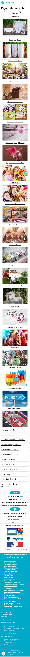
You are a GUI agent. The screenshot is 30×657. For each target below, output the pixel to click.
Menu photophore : (15, 40)
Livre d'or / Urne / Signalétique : (15, 286)
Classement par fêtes (10, 561)
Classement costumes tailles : (15, 327)
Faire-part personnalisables (12, 592)
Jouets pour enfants (15, 367)
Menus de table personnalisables (13, 599)
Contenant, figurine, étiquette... (15, 143)
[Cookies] (3, 654)
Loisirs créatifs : (15, 306)
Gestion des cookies (15, 655)
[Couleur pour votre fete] (15, 132)
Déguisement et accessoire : (15, 163)
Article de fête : (15, 183)
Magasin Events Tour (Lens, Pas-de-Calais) (15, 513)
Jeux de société (8, 577)
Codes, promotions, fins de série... (12, 641)
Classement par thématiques (12, 562)
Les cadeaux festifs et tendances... (15, 204)
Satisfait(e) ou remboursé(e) (11, 639)
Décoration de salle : (15, 225)
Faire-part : (15, 16)
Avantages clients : (15, 388)
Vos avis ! (6, 644)
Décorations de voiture (10, 571)
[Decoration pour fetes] (15, 71)
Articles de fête (8, 574)
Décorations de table (10, 569)
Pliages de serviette (9, 595)
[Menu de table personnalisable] (15, 92)
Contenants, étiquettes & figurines (14, 590)
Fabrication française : (15, 408)
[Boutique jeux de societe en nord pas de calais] (15, 357)
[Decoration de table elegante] (15, 255)
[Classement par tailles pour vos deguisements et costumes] (15, 337)
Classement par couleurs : (15, 122)
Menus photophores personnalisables (14, 593)
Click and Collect (8, 642)
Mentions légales (15, 650)
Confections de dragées (11, 597)
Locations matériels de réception (13, 603)
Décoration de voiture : (15, 266)
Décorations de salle (10, 566)
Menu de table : (15, 82)
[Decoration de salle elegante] (15, 235)
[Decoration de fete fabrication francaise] (15, 418)
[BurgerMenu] (26, 2)
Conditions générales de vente (15, 652)
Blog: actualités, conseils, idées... (13, 606)
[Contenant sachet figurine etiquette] (15, 153)
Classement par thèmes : (15, 102)
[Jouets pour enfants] (15, 377)
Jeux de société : (15, 347)
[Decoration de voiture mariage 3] (15, 276)
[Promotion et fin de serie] (15, 398)
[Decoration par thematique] (15, 112)
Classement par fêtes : (15, 61)
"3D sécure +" (21, 525)
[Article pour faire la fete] (15, 193)
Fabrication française (10, 601)
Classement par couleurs (11, 564)
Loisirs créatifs (8, 588)
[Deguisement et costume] (15, 173)
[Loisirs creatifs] (15, 316)
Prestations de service (10, 605)
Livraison (5, 502)
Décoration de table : (15, 245)
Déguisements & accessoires (12, 582)
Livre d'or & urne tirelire (10, 586)
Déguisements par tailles (11, 568)
